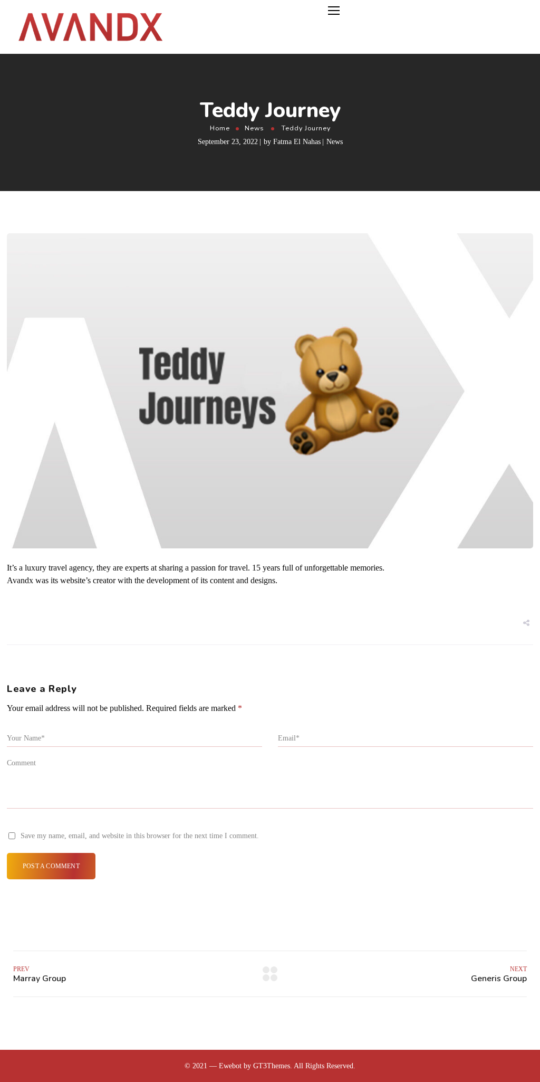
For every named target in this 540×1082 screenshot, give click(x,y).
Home (220, 128)
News (254, 128)
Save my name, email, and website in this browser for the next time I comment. (140, 836)
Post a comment (51, 866)
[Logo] (90, 27)
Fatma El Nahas (297, 142)
